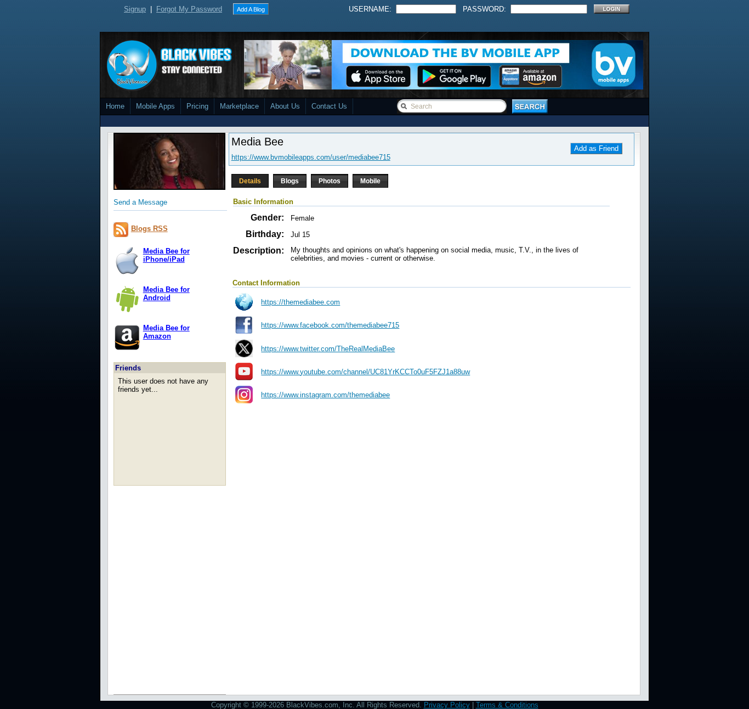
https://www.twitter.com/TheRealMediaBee (328, 349)
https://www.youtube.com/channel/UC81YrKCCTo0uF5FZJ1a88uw (365, 372)
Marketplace (239, 106)
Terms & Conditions (507, 705)
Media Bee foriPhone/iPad (166, 255)
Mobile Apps (155, 106)
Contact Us (329, 106)
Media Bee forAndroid (166, 293)
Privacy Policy (447, 705)
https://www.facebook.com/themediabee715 (330, 325)
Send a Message (140, 202)
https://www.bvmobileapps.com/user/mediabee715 (310, 157)
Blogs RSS (149, 228)
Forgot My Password (189, 9)
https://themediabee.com (300, 302)
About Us (285, 106)
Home (115, 106)
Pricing (197, 106)
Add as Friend (596, 148)
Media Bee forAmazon (166, 332)
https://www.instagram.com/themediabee (325, 395)
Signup (135, 9)
